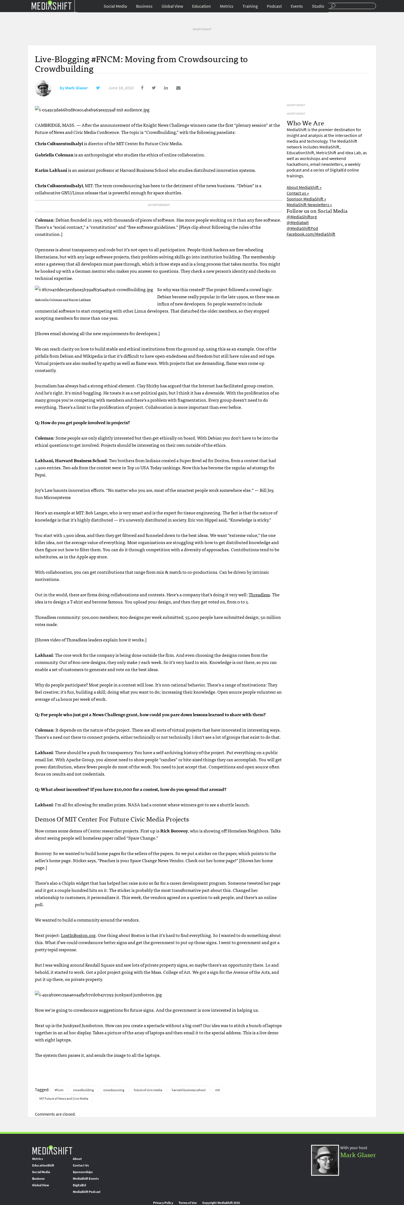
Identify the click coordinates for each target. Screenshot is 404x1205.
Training (250, 6)
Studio (318, 6)
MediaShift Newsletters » (309, 205)
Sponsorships (83, 1172)
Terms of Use (188, 1203)
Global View (172, 6)
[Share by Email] (175, 88)
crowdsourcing (113, 1090)
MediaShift (52, 1149)
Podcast (274, 6)
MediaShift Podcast (87, 1192)
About (77, 1159)
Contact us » (298, 193)
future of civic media (148, 1090)
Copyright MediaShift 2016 (221, 1203)
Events (297, 6)
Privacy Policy (163, 1203)
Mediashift (51, 5)
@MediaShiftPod (302, 228)
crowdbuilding (83, 1090)
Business (144, 6)
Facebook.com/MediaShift (311, 234)
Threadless (259, 594)
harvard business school (189, 1090)
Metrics (226, 6)
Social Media (115, 6)
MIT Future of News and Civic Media (63, 1098)
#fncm (59, 1090)
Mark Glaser (76, 88)
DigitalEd (79, 1185)
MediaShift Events (86, 1178)
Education (201, 6)
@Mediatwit (298, 222)
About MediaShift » (304, 187)
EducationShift (43, 1165)
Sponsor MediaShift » (306, 199)
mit (217, 1090)
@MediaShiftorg (302, 217)
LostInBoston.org (78, 935)
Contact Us (81, 1165)
